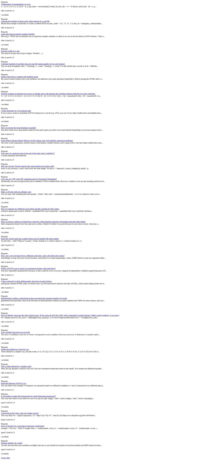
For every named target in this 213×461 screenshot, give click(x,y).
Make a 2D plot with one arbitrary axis (16, 192)
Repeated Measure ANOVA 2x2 (13, 383)
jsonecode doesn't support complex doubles (18, 34)
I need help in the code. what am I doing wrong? (20, 413)
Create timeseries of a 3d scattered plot (16, 111)
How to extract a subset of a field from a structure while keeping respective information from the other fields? (43, 222)
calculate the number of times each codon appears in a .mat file (25, 21)
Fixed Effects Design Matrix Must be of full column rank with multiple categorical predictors (37, 141)
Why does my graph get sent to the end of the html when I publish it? (28, 153)
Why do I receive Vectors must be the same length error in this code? (27, 166)
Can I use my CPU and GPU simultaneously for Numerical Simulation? (29, 179)
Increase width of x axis (10, 51)
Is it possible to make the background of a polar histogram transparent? (28, 396)
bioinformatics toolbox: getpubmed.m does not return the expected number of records (34, 298)
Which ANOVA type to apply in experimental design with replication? (28, 268)
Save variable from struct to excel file (15, 332)
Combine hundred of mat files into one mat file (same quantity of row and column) (33, 64)
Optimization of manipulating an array (16, 4)
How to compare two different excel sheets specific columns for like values (30, 209)
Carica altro (5, 458)
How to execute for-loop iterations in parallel (18, 128)
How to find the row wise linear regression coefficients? (22, 426)
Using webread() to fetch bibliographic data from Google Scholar (26, 281)
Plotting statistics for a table (11, 443)
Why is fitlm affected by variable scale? (16, 366)
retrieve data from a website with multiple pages (19, 77)
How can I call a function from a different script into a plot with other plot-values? (32, 256)
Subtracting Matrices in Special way (15, 349)
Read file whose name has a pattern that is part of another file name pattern (30, 239)
